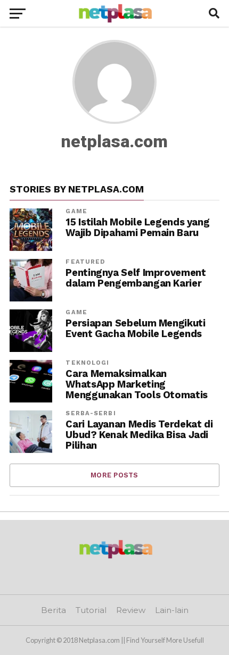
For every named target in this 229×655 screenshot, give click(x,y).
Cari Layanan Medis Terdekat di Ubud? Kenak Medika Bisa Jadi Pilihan (139, 435)
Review (130, 610)
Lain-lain (172, 610)
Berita (53, 610)
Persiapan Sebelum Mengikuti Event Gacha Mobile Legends (135, 328)
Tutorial (91, 610)
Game (76, 211)
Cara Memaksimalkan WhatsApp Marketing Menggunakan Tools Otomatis (136, 384)
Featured (85, 261)
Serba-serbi (91, 413)
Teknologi (87, 362)
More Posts (114, 475)
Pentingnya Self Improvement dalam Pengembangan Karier (136, 278)
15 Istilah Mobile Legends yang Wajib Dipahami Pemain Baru (137, 227)
